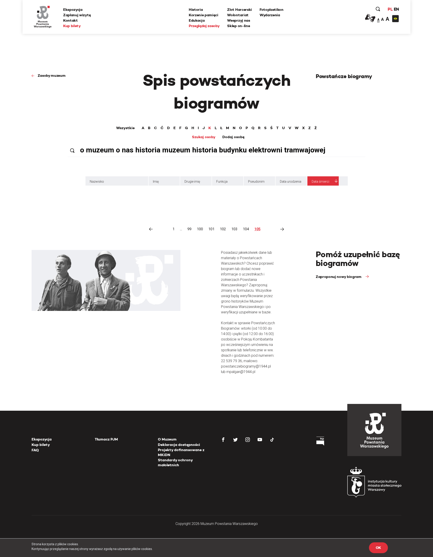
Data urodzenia (290, 181)
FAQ (35, 450)
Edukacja (197, 20)
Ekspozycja (73, 9)
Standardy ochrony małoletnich (175, 462)
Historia (196, 9)
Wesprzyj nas (238, 20)
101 (211, 229)
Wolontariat (237, 15)
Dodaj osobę (233, 137)
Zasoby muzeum (52, 75)
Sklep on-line (238, 25)
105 (257, 229)
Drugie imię (192, 181)
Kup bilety (72, 25)
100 (200, 229)
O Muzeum (167, 439)
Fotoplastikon (271, 9)
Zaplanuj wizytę (77, 15)
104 (246, 229)
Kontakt (70, 20)
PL (390, 9)
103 (234, 229)
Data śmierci (320, 181)
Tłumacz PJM (106, 439)
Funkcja (222, 181)
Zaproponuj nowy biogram (339, 276)
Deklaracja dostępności (179, 444)
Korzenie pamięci (203, 15)
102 (223, 229)
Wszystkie (125, 128)
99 (189, 229)
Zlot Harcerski (239, 9)
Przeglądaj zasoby (204, 25)
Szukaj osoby (203, 137)
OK (378, 547)
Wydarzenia (270, 15)
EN (396, 9)
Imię (156, 181)
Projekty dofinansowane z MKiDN (181, 452)
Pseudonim (256, 181)
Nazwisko (97, 181)
